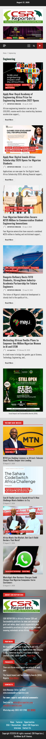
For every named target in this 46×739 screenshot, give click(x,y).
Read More (9, 119)
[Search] (34, 45)
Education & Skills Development (19, 268)
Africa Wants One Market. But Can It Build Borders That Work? (23, 520)
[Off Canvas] (4, 46)
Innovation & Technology (13, 85)
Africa (7, 531)
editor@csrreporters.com (23, 702)
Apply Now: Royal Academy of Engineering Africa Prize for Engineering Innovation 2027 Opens (23, 76)
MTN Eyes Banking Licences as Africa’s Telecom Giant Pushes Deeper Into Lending (23, 441)
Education (9, 148)
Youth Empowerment (29, 150)
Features (19, 722)
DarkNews (17, 736)
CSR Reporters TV (40, 46)
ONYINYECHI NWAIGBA (14, 104)
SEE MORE (31, 710)
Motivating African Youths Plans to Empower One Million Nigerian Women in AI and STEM (23, 323)
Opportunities (10, 87)
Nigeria (8, 150)
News (12, 722)
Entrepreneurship (11, 208)
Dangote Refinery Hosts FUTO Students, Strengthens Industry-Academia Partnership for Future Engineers (23, 259)
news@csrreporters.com (12, 705)
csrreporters (11, 350)
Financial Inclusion (11, 449)
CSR (7, 268)
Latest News (25, 85)
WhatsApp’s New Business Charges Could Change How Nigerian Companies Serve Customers (23, 560)
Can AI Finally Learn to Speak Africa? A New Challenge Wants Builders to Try (23, 480)
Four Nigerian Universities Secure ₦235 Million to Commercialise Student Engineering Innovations (23, 199)
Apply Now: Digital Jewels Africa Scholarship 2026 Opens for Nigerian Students (23, 139)
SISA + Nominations (13, 725)
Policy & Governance (27, 531)
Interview (17, 727)
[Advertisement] (23, 32)
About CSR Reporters (31, 725)
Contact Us (27, 727)
